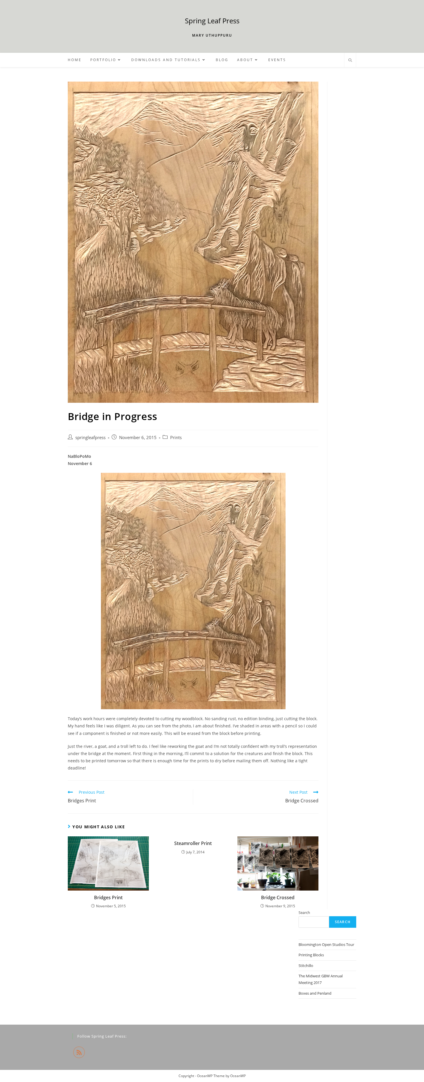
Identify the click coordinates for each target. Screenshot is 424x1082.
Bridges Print (108, 897)
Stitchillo (306, 965)
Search (304, 912)
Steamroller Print (193, 843)
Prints (176, 437)
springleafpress (90, 437)
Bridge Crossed (277, 897)
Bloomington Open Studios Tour (326, 944)
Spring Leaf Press (212, 20)
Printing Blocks (311, 954)
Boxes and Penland (315, 993)
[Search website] (350, 60)
